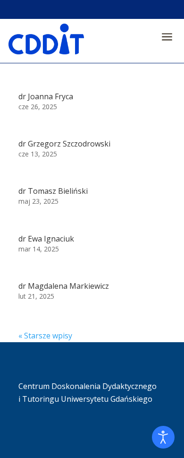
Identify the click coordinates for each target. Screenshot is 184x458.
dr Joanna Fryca (45, 96)
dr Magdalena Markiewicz (63, 286)
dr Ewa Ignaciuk (46, 238)
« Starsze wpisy (45, 335)
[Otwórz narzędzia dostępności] (163, 437)
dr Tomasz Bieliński (53, 191)
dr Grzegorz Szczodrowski (64, 143)
